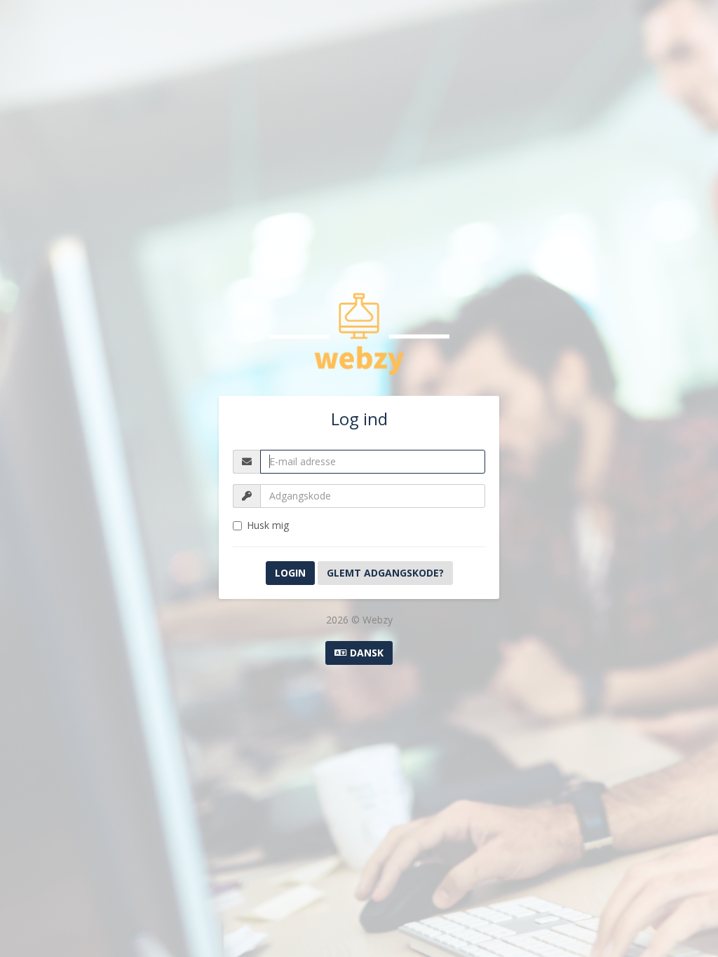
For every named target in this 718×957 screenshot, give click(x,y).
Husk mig (268, 525)
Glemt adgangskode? (385, 572)
